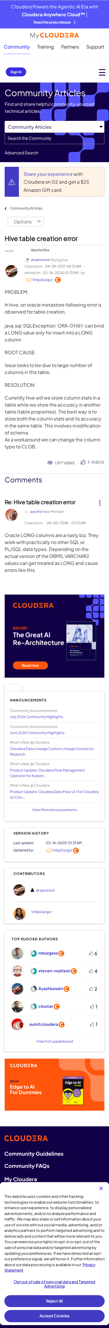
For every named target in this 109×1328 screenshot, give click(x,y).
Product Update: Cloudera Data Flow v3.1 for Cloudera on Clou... (54, 794)
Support (95, 47)
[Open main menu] (102, 72)
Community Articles (26, 208)
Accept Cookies (54, 1315)
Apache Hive (40, 250)
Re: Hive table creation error (40, 501)
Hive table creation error (41, 238)
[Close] (101, 1188)
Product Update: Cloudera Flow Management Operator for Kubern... (47, 773)
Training (45, 47)
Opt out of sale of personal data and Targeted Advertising (55, 1284)
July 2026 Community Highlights (36, 717)
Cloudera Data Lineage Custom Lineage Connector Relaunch (52, 751)
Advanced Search (21, 152)
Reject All (54, 1301)
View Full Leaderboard (54, 1041)
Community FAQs (26, 1165)
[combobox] (54, 138)
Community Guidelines (33, 1153)
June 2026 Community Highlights (37, 733)
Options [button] (23, 222)
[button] (99, 500)
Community (17, 47)
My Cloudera (20, 1179)
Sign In (16, 72)
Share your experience (49, 174)
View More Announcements (54, 810)
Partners (70, 47)
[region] (54, 1253)
